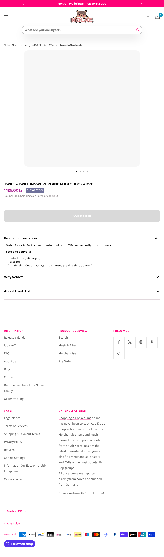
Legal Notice (12, 418)
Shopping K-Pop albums (75, 418)
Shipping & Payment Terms (22, 434)
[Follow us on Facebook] (118, 342)
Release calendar (15, 337)
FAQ (6, 353)
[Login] (148, 16)
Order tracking (14, 399)
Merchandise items (71, 434)
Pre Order (65, 361)
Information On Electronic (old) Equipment (25, 468)
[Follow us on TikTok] (118, 353)
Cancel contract (14, 479)
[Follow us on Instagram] (140, 342)
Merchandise (20, 45)
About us (10, 361)
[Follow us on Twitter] (129, 342)
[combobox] (80, 30)
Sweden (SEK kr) (16, 511)
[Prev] (5, 171)
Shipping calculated (32, 196)
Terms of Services (16, 426)
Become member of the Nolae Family (24, 388)
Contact (9, 377)
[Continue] (158, 171)
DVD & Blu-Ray (39, 45)
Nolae (7, 45)
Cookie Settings (14, 458)
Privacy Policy (13, 442)
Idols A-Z (10, 345)
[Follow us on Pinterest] (151, 342)
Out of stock (82, 216)
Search (63, 337)
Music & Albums (69, 345)
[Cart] (157, 16)
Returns (9, 450)
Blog (7, 369)
